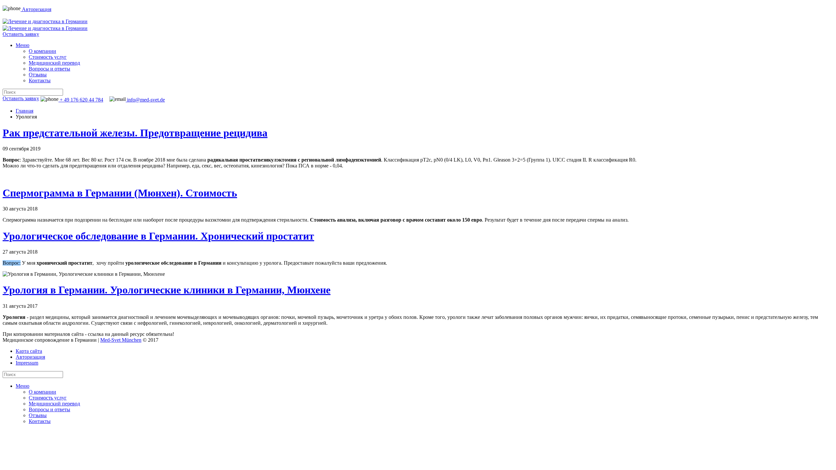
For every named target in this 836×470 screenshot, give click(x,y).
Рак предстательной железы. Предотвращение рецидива (135, 133)
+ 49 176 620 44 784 (80, 99)
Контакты (40, 80)
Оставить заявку (21, 34)
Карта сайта (29, 351)
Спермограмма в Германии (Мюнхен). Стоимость (120, 193)
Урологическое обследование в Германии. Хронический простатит (158, 236)
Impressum (27, 363)
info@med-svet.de (145, 99)
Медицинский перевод (54, 63)
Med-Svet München (120, 340)
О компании (42, 51)
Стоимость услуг (48, 57)
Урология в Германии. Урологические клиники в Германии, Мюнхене (166, 290)
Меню (22, 45)
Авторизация (36, 9)
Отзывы (38, 74)
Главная (24, 111)
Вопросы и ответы (49, 68)
